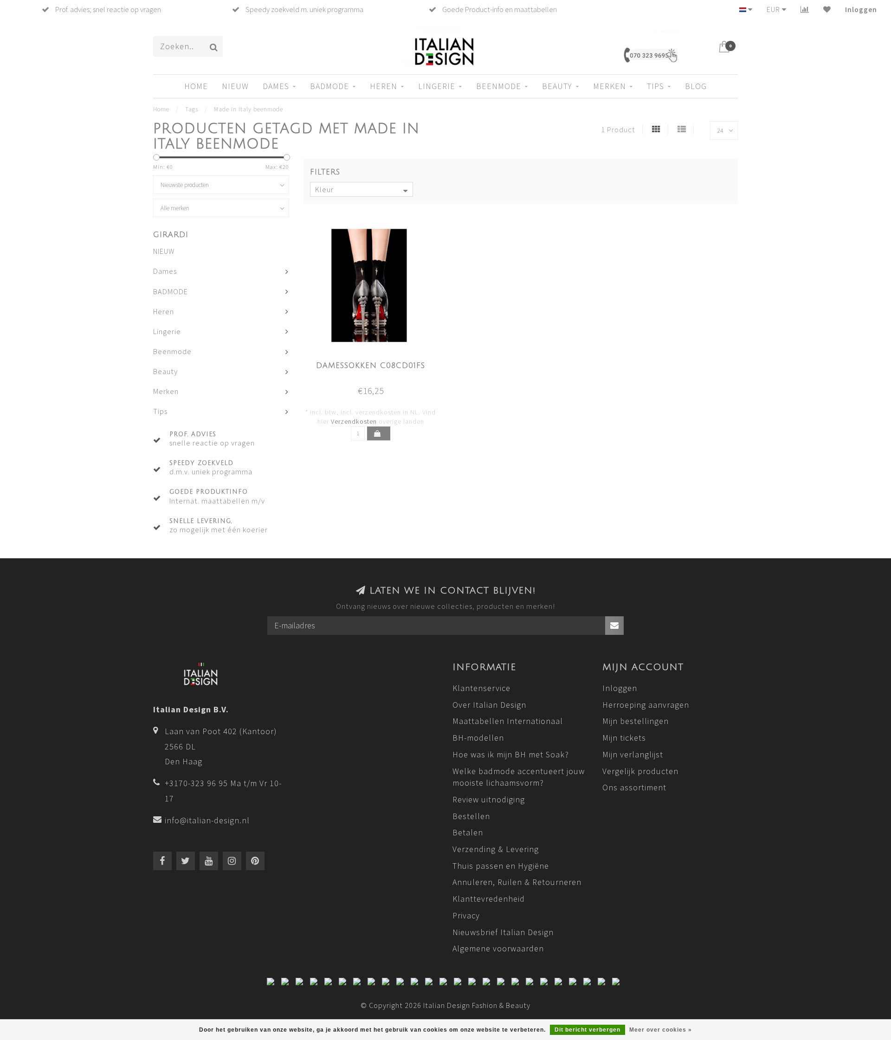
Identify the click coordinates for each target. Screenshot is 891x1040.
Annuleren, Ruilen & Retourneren (516, 882)
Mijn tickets (624, 737)
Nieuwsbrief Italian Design (503, 932)
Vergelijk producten (640, 771)
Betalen (467, 832)
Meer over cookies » (660, 1030)
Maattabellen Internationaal (507, 721)
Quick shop (376, 363)
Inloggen (861, 9)
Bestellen (471, 816)
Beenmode (498, 86)
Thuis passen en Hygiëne (500, 865)
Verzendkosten (354, 421)
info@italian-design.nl (207, 820)
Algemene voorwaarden (498, 948)
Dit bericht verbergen (587, 1030)
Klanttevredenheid (488, 898)
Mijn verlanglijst (632, 754)
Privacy (466, 915)
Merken (609, 86)
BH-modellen (478, 737)
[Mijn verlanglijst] (827, 9)
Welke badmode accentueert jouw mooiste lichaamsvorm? (518, 777)
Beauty (557, 86)
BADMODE (329, 86)
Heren (383, 86)
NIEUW (235, 86)
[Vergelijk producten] (805, 9)
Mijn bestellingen (635, 721)
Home (196, 86)
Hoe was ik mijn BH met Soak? (510, 754)
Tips (655, 86)
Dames (276, 86)
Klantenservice (481, 688)
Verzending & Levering (495, 849)
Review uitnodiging (488, 799)
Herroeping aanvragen (645, 704)
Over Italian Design (489, 704)
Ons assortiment (634, 787)
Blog (696, 86)
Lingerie (436, 86)
